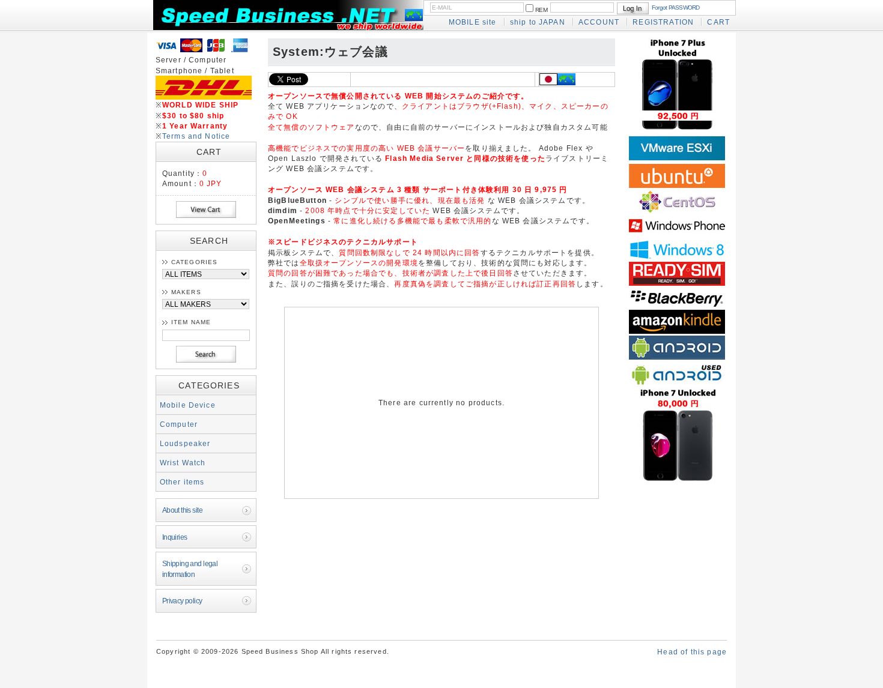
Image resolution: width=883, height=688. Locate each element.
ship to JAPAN (537, 22)
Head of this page (692, 652)
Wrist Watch (183, 462)
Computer (179, 424)
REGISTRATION (663, 22)
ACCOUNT (598, 22)
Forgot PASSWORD (676, 7)
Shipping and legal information (190, 569)
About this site (182, 510)
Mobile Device (188, 405)
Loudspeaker (185, 443)
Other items (182, 482)
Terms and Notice (196, 136)
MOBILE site (473, 22)
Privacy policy (182, 601)
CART (718, 22)
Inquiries (174, 537)
